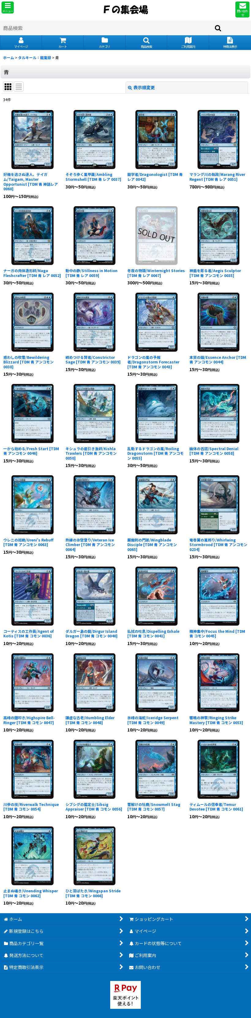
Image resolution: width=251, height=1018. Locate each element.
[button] (8, 7)
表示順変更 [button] (144, 87)
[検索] (218, 27)
